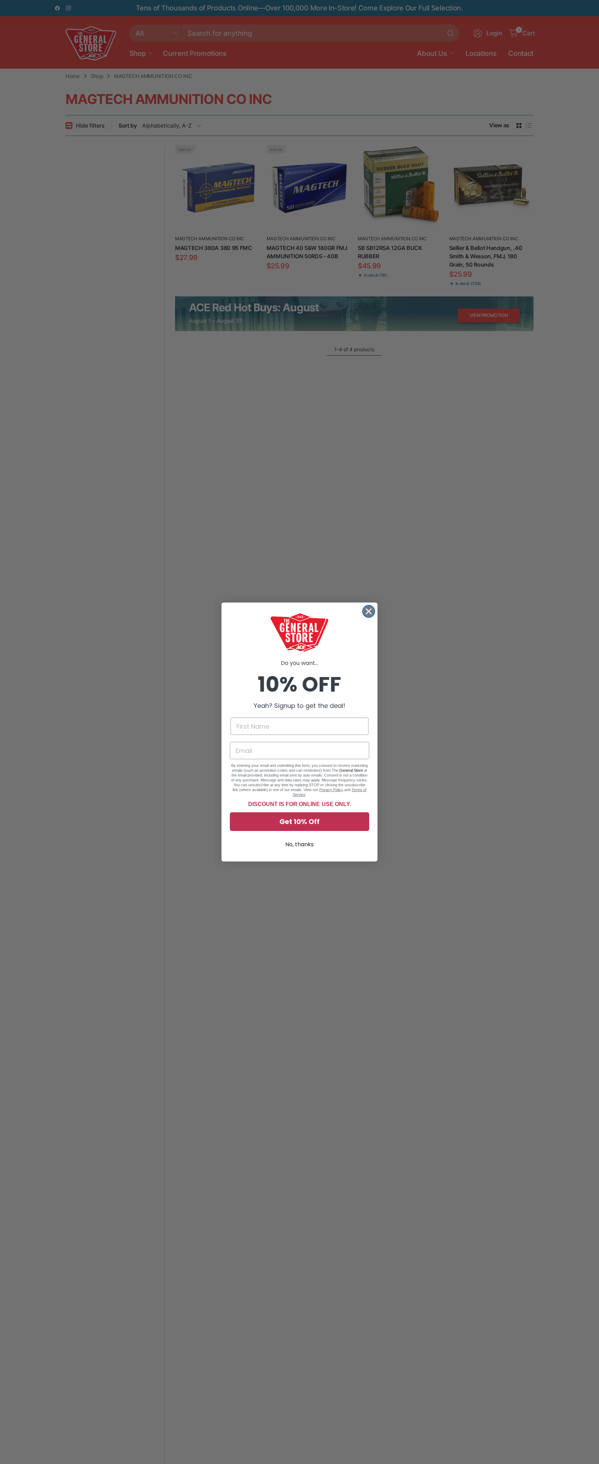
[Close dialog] (369, 611)
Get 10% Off (299, 821)
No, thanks (299, 844)
